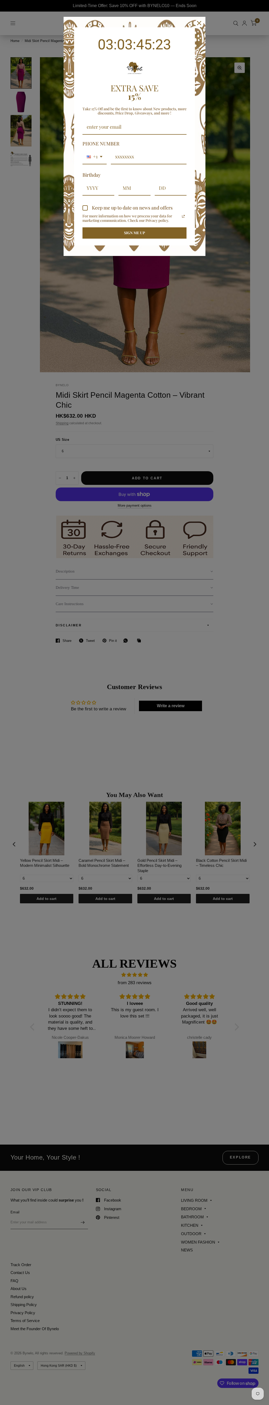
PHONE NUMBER (101, 143)
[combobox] (94, 157)
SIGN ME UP (134, 232)
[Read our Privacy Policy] (183, 216)
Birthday (91, 175)
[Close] (199, 23)
